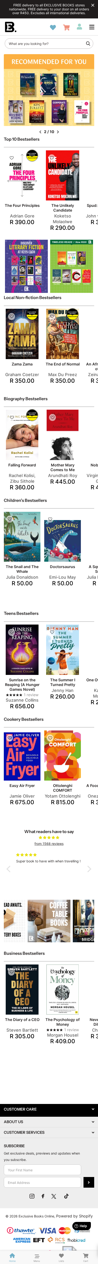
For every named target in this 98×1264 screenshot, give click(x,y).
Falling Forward (22, 465)
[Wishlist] (53, 27)
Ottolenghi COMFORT (62, 788)
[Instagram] (31, 1196)
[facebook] (43, 1196)
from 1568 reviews (49, 844)
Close (93, 5)
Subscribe (88, 1182)
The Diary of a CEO (22, 1019)
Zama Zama (22, 364)
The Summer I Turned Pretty (62, 682)
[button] (91, 27)
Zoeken (88, 43)
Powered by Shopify (74, 1216)
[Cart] (66, 27)
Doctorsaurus (62, 566)
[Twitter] (54, 1196)
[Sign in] (79, 26)
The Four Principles (22, 205)
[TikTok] (66, 1196)
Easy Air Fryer (22, 785)
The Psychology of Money (62, 1022)
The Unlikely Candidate (62, 208)
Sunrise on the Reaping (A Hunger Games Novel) (22, 685)
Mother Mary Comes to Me (62, 467)
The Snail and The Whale (22, 569)
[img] (49, 837)
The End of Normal (63, 364)
